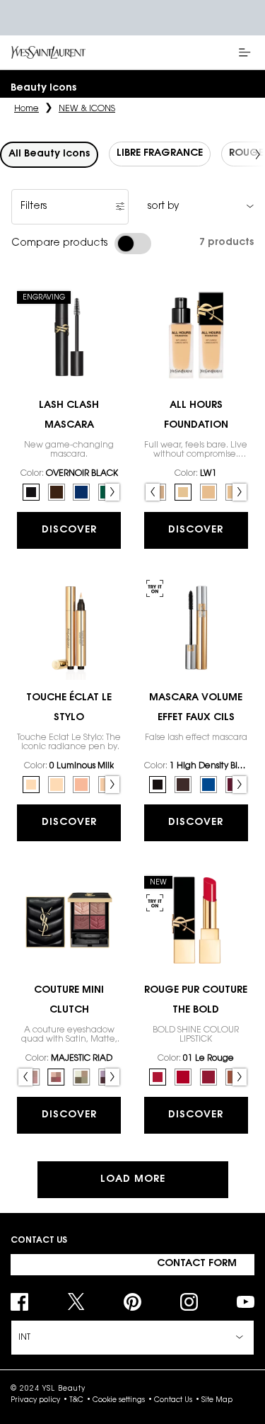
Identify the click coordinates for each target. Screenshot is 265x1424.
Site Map (216, 1400)
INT (24, 1337)
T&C (76, 1400)
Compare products (59, 244)
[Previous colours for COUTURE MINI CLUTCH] (25, 1077)
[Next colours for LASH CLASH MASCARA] (112, 492)
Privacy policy (35, 1400)
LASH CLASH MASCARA (69, 416)
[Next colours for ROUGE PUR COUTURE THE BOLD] (239, 1077)
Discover (69, 530)
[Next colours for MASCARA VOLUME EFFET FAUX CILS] (239, 784)
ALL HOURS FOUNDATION (196, 416)
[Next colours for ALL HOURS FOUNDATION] (239, 492)
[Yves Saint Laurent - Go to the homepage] (48, 52)
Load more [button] (132, 1180)
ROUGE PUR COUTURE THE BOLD (195, 1000)
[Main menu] (247, 52)
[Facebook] (19, 1302)
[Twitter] (76, 1302)
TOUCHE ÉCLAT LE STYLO (69, 708)
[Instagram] (189, 1302)
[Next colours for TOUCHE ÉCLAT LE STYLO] (112, 784)
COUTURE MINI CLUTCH (69, 1000)
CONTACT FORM (197, 1264)
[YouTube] (245, 1302)
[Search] (208, 52)
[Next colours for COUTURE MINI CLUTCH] (112, 1077)
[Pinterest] (132, 1302)
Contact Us (173, 1400)
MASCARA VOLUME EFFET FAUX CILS (195, 708)
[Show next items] (258, 154)
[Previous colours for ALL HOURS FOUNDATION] (153, 492)
